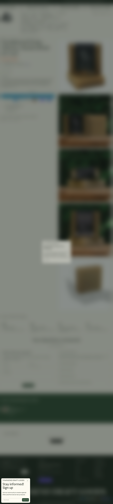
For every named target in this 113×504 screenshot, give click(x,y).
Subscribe (25, 499)
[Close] (27, 480)
